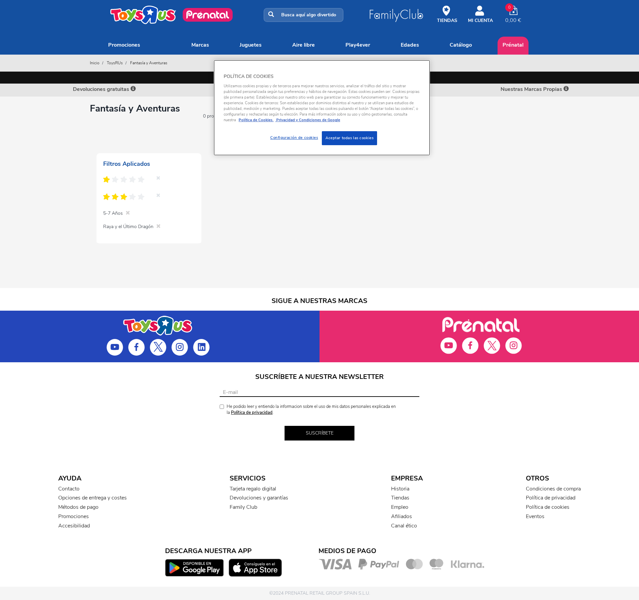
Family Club (243, 507)
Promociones (124, 45)
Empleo (399, 507)
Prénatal (513, 45)
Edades (410, 45)
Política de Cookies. (256, 120)
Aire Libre (303, 45)
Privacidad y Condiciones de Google (307, 120)
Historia (400, 488)
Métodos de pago (78, 507)
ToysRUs (115, 63)
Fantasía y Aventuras (148, 63)
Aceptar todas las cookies (349, 138)
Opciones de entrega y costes (92, 497)
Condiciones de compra (553, 488)
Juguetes (251, 45)
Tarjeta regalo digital (253, 488)
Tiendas (400, 497)
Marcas (200, 45)
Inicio (95, 63)
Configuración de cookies (294, 137)
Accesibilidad (74, 525)
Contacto (69, 488)
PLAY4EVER (357, 45)
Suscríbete (319, 433)
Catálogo (461, 45)
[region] (322, 107)
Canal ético (404, 525)
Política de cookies (547, 507)
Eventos (535, 516)
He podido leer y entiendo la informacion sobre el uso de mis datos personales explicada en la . (311, 410)
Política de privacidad (252, 413)
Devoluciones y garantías (259, 497)
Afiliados (401, 516)
